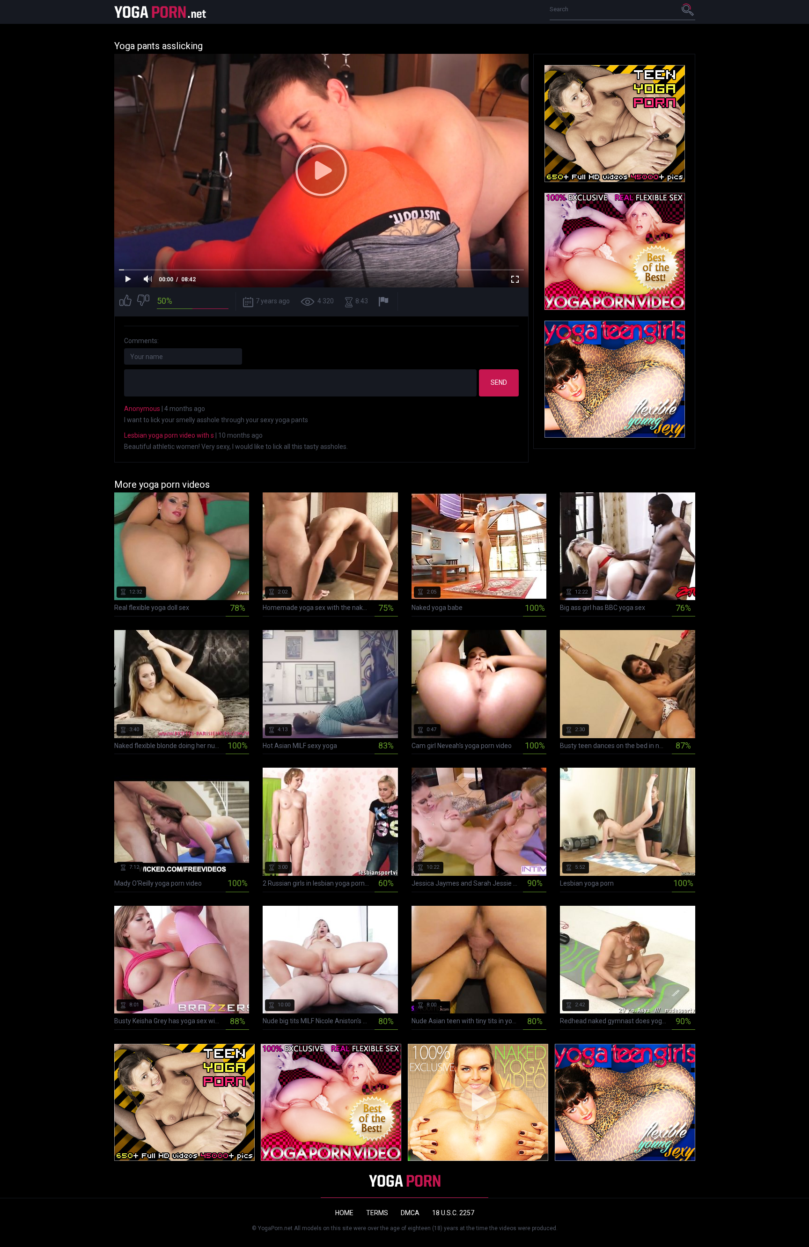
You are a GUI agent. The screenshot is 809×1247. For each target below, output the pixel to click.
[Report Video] (384, 301)
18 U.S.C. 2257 (453, 1213)
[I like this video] (125, 301)
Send (499, 382)
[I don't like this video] (143, 301)
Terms (377, 1213)
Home (344, 1213)
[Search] (688, 9)
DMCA (410, 1213)
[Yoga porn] (161, 12)
